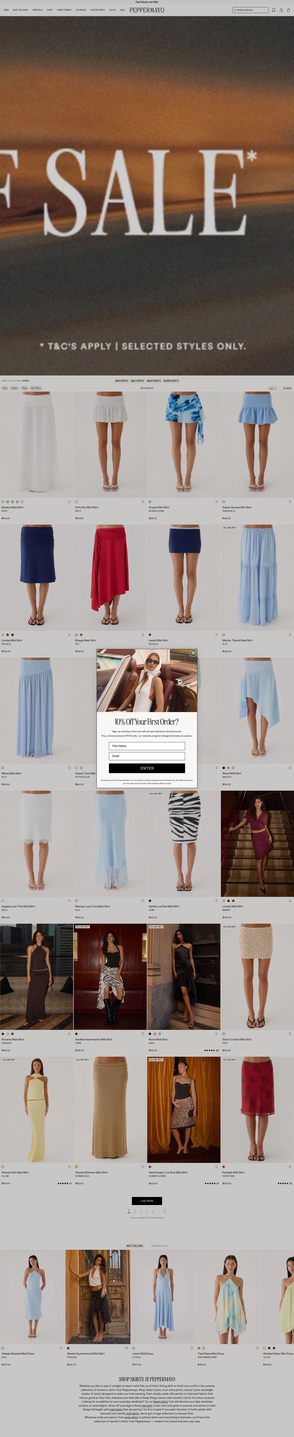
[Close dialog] (193, 653)
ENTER (147, 768)
